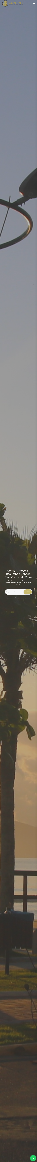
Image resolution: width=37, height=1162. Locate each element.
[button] (34, 4)
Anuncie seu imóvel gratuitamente (18, 598)
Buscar (27, 592)
